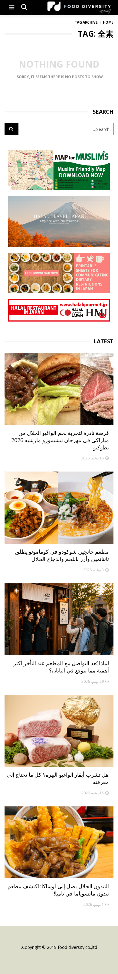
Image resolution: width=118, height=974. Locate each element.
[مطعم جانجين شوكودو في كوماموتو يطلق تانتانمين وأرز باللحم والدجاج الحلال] (59, 507)
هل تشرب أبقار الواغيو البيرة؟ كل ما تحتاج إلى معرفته (58, 778)
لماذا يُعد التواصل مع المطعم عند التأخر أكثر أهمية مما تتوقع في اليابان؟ (61, 666)
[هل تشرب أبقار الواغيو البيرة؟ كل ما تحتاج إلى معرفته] (59, 731)
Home (108, 22)
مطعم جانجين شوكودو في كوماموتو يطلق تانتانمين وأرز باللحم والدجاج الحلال (62, 555)
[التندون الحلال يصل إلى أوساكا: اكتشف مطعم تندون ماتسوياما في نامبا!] (59, 842)
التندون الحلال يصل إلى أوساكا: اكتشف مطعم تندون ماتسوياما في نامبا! (58, 889)
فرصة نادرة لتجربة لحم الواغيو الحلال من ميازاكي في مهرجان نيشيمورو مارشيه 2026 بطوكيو (60, 440)
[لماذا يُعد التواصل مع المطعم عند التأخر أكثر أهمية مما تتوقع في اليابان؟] (59, 619)
